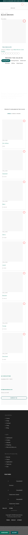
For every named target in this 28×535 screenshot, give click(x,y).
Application (9, 461)
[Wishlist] (24, 21)
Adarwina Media (17, 516)
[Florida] (12, 312)
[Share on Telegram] (18, 53)
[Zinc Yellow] (12, 130)
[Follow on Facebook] (11, 512)
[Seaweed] (12, 160)
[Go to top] (25, 533)
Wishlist (8, 442)
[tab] (5, 60)
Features (8, 464)
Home (2, 13)
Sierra (3, 234)
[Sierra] (12, 221)
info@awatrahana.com (6, 389)
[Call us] (16, 512)
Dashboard (9, 437)
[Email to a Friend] (9, 53)
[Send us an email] (14, 512)
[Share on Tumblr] (16, 53)
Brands (8, 457)
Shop (6, 13)
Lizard (4, 265)
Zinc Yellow (5, 143)
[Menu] (2, 4)
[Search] (4, 4)
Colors (8, 459)
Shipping (8, 445)
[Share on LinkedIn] (14, 53)
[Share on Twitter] (7, 53)
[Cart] (26, 4)
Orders (8, 440)
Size (7, 466)
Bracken (4, 295)
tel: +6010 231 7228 (6, 376)
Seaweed (4, 173)
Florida (4, 326)
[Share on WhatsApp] (2, 53)
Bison (3, 204)
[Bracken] (12, 282)
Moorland (5, 356)
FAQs (7, 425)
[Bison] (12, 190)
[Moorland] (12, 343)
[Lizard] (12, 251)
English (13, 8)
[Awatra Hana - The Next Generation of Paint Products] (14, 4)
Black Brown (17, 49)
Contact (8, 423)
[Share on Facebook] (4, 53)
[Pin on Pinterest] (11, 53)
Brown (8, 49)
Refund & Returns (11, 447)
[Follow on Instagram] (13, 512)
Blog (7, 428)
